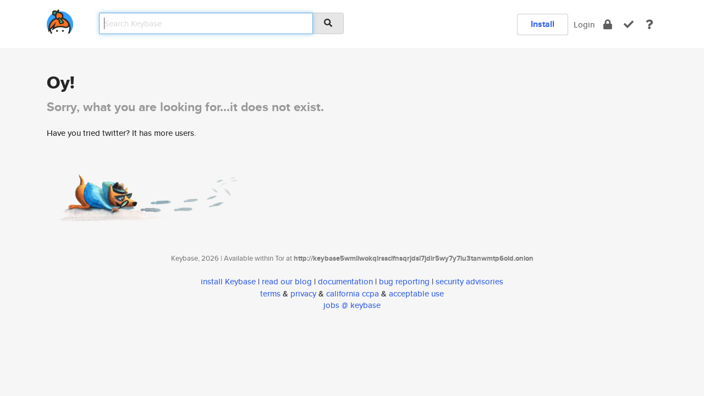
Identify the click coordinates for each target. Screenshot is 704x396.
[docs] (649, 24)
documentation (345, 281)
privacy (303, 293)
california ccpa (352, 293)
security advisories (469, 281)
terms (270, 293)
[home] (60, 19)
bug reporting (404, 281)
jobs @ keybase (352, 305)
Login (584, 24)
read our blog (287, 281)
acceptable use (416, 293)
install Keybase (228, 281)
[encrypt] (607, 24)
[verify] (629, 24)
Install (542, 24)
